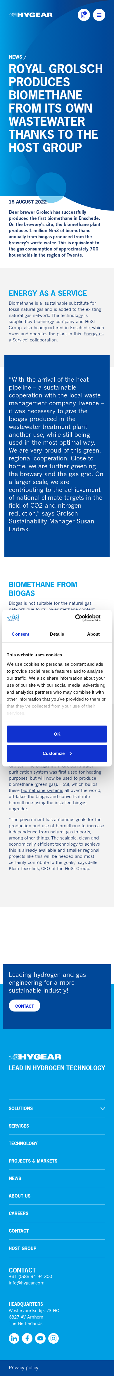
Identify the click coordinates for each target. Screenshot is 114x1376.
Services (19, 1126)
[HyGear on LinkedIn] (14, 1338)
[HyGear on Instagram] (53, 1338)
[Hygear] (31, 15)
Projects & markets (33, 1161)
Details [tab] (57, 634)
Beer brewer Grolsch (30, 213)
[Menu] (99, 15)
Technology (23, 1143)
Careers (18, 1213)
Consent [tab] (20, 634)
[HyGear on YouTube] (40, 1338)
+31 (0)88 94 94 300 (30, 1277)
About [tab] (93, 634)
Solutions (21, 1108)
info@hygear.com (26, 1283)
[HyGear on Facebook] (27, 1338)
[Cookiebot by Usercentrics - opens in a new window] (82, 618)
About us (19, 1196)
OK (57, 734)
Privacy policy (23, 1368)
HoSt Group (22, 1248)
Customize (54, 753)
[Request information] (84, 15)
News (15, 57)
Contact (19, 1231)
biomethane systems (42, 791)
